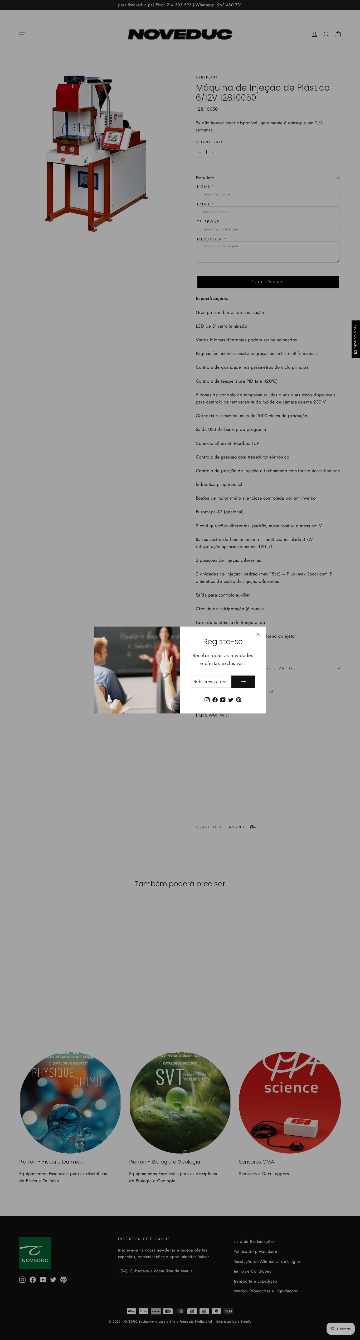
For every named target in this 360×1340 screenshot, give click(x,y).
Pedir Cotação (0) (355, 339)
